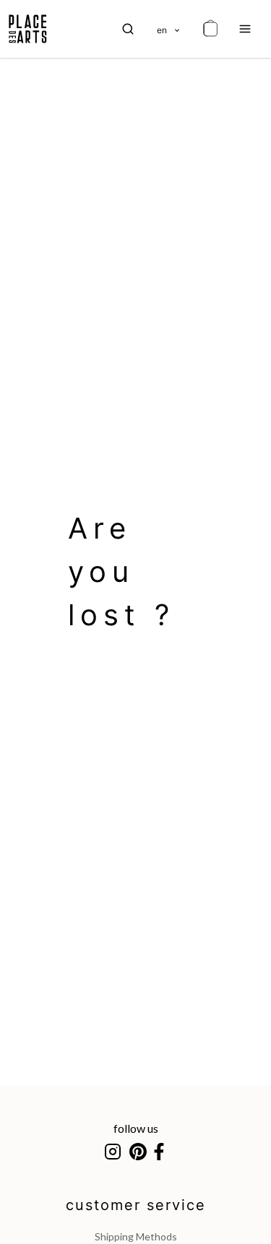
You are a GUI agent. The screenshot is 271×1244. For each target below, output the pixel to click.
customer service (136, 1205)
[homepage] (28, 28)
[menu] (245, 29)
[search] (128, 29)
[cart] (210, 29)
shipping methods (136, 1236)
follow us (135, 1128)
